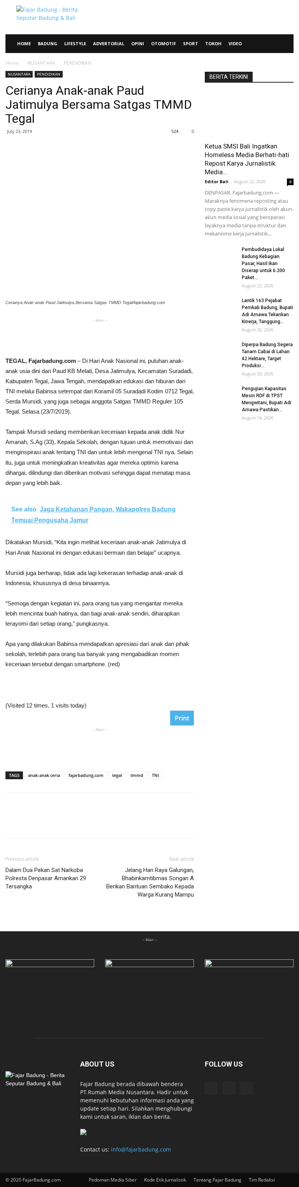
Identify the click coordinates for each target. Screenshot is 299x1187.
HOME (24, 43)
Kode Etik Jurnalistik (165, 1179)
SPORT (190, 43)
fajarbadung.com (86, 775)
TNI (155, 775)
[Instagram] (229, 1088)
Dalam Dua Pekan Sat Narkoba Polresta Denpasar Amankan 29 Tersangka (45, 878)
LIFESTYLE (75, 43)
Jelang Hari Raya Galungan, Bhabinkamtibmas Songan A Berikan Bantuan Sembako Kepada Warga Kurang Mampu (150, 882)
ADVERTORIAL (108, 43)
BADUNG (47, 43)
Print (182, 718)
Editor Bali (217, 181)
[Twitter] (247, 1088)
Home (12, 63)
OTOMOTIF (163, 43)
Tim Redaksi (262, 1179)
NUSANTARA (41, 63)
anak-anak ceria (44, 775)
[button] (284, 44)
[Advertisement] (100, 336)
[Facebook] (211, 1088)
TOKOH (213, 43)
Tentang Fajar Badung (217, 1179)
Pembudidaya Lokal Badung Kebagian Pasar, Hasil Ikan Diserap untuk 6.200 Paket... (263, 263)
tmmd (136, 775)
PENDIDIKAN (48, 74)
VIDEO (235, 43)
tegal (117, 775)
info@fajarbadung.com (141, 1149)
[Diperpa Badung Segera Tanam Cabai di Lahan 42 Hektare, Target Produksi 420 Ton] (220, 352)
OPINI (137, 43)
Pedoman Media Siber (113, 1179)
